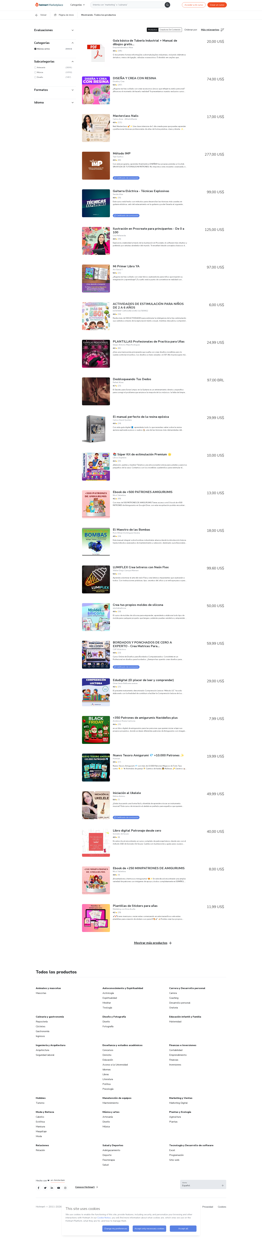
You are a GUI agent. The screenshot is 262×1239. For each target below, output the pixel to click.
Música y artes (110, 1112)
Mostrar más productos (150, 943)
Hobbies (41, 1098)
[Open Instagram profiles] (65, 1187)
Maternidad (175, 1021)
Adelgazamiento (111, 1150)
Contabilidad (175, 1050)
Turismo (40, 1103)
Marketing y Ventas (180, 1098)
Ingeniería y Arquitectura (50, 1045)
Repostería (42, 1021)
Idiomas (106, 1069)
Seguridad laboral (45, 1055)
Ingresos (40, 1036)
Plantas (173, 1121)
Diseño (106, 1021)
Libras (105, 1074)
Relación (40, 1150)
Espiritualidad (109, 998)
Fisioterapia (108, 1160)
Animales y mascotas (48, 988)
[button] (203, 1184)
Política (106, 1084)
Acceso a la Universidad (115, 1064)
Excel (172, 1150)
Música (106, 1126)
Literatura (107, 1079)
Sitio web (174, 1160)
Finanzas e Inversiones (182, 1045)
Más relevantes (210, 29)
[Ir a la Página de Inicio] (49, 4)
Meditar (106, 1002)
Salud (105, 1164)
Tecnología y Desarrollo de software (191, 1145)
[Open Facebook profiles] (38, 1187)
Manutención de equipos (116, 1098)
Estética (40, 1121)
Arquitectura (42, 1050)
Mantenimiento (110, 1103)
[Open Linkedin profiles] (52, 1187)
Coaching (173, 998)
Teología (107, 1007)
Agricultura (175, 1117)
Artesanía (107, 1117)
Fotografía (107, 1026)
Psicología (107, 1089)
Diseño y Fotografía (114, 1016)
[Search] (167, 5)
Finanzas (173, 1060)
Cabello (40, 1117)
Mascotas (41, 993)
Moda (39, 1136)
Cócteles (40, 1026)
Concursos (107, 1050)
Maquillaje (41, 1131)
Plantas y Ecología (180, 1112)
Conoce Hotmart (85, 1187)
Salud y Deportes (112, 1145)
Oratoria (173, 1007)
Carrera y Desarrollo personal (187, 988)
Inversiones (175, 1064)
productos (152, 30)
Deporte (107, 1155)
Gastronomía (42, 1031)
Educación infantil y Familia (185, 1016)
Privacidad (207, 1207)
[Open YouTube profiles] (58, 1187)
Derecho (106, 1055)
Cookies (222, 1207)
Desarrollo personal (179, 1002)
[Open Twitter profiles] (45, 1187)
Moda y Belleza (45, 1112)
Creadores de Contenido (170, 30)
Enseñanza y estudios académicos (122, 1045)
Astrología (108, 993)
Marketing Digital (178, 1103)
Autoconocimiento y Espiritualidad (122, 988)
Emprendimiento (178, 1055)
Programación (176, 1155)
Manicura (40, 1126)
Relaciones (42, 1145)
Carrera (173, 993)
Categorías (76, 5)
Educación (107, 1060)
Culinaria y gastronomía (50, 1016)
